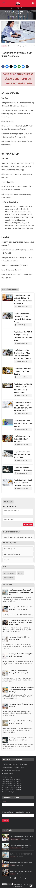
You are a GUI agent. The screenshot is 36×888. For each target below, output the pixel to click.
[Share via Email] (19, 66)
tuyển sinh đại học (8, 577)
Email (4, 801)
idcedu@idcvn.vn (8, 773)
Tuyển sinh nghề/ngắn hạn (12, 554)
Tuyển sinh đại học (9, 549)
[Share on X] (11, 66)
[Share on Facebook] (3, 66)
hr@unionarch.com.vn (14, 270)
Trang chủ (13, 17)
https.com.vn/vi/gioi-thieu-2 (18, 265)
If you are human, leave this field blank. (16, 812)
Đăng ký (5, 821)
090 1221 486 (7, 770)
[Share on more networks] (27, 66)
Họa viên (20, 573)
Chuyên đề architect (9, 573)
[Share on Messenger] (7, 66)
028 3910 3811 (16, 770)
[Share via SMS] (23, 66)
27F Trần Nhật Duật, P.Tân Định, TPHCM (13, 767)
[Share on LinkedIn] (15, 66)
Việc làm (22, 17)
